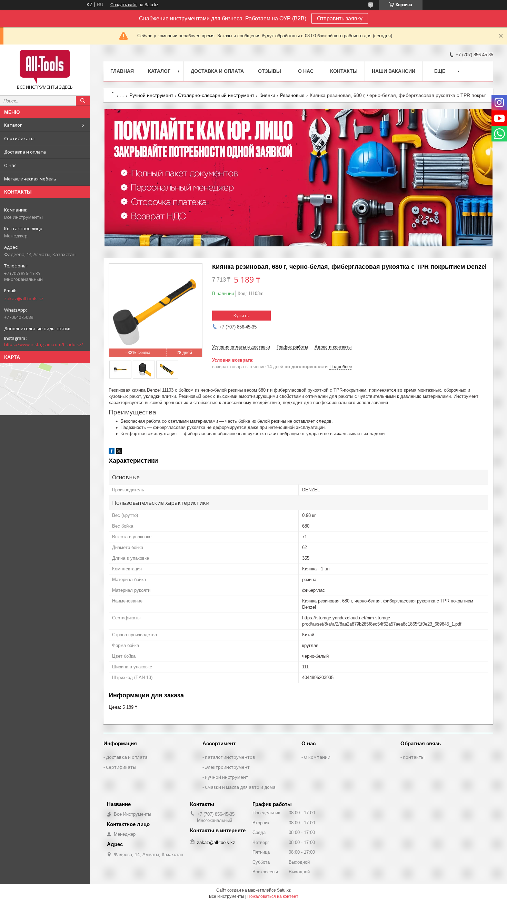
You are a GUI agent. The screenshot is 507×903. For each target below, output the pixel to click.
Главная (122, 71)
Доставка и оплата (25, 152)
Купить (241, 315)
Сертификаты (19, 138)
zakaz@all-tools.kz (23, 298)
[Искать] (83, 101)
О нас (10, 165)
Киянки (267, 95)
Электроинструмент (227, 767)
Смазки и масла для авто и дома (240, 787)
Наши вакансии (393, 71)
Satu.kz (284, 890)
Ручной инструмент (151, 95)
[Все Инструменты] (44, 67)
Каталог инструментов (230, 757)
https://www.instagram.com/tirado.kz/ (43, 344)
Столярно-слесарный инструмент (216, 95)
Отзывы (269, 71)
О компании (317, 757)
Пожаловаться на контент (272, 896)
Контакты (344, 71)
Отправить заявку (339, 18)
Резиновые (292, 95)
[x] (119, 452)
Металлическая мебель (30, 179)
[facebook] (112, 452)
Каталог (13, 125)
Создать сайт (123, 4)
